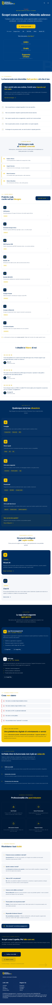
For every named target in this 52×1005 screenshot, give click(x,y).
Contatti (5, 985)
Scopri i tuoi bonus (7, 570)
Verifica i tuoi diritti (11, 954)
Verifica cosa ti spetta (26, 26)
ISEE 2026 (29, 31)
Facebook (22, 985)
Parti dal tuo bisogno (9, 97)
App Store (8, 649)
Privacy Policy (6, 990)
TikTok (21, 990)
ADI (23, 31)
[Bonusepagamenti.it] (8, 3)
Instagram (22, 987)
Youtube (22, 988)
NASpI (35, 31)
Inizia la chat (6, 597)
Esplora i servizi (9, 959)
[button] (44, 3)
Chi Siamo (5, 988)
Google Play (18, 649)
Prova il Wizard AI (8, 523)
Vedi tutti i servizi (42, 198)
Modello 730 (41, 31)
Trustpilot (26, 9)
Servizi (4, 987)
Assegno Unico (16, 31)
